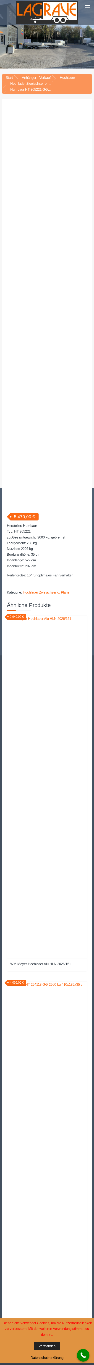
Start (9, 77)
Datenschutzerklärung (47, 1358)
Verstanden (47, 1346)
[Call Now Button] (83, 1355)
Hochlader (67, 77)
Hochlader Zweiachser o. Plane (33, 83)
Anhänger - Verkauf (36, 77)
